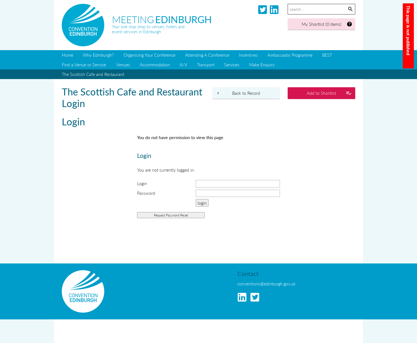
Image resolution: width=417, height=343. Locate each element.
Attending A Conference (207, 55)
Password (146, 193)
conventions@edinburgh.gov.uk (266, 284)
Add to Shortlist (321, 93)
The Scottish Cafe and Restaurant (93, 74)
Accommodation (155, 64)
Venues (123, 64)
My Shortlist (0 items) (321, 24)
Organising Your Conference (149, 55)
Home (67, 55)
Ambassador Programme (290, 55)
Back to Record (246, 93)
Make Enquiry (262, 64)
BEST (327, 55)
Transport (206, 64)
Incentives (248, 55)
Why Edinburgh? (98, 55)
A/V (183, 64)
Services (231, 64)
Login (142, 183)
